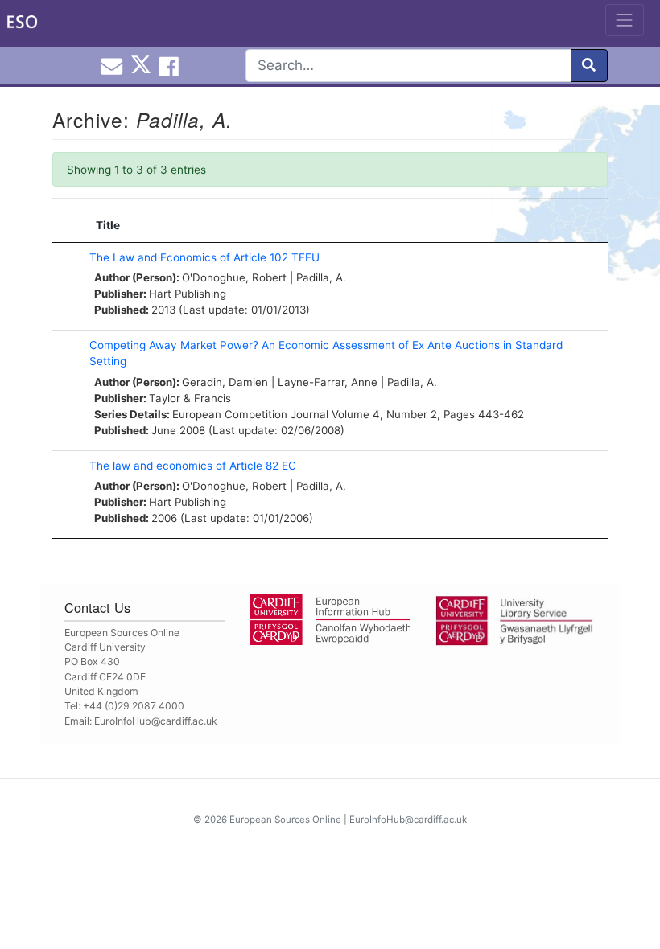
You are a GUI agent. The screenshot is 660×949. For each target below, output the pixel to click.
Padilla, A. (321, 277)
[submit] (589, 65)
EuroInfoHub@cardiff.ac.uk (155, 721)
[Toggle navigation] (624, 20)
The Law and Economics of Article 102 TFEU (204, 257)
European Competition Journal (250, 414)
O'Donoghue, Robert (234, 277)
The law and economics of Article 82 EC (192, 465)
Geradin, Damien (225, 382)
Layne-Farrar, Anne (327, 382)
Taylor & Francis (190, 398)
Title (108, 225)
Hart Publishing (187, 293)
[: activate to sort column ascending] (66, 225)
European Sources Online (285, 819)
